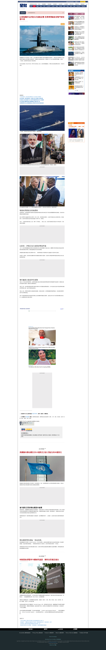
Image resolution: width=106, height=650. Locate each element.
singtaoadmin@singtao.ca (53, 642)
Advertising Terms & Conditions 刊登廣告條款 (53, 639)
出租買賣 (60, 4)
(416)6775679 (34, 413)
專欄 (74, 6)
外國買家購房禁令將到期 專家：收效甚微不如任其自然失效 (79, 64)
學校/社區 (71, 4)
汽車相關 (66, 4)
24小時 (70, 13)
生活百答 (48, 6)
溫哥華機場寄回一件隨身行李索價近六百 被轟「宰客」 (79, 53)
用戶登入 (82, 1)
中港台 (53, 6)
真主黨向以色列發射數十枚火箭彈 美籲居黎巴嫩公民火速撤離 (32, 99)
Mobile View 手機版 (53, 644)
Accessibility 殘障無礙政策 (24, 632)
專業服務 (49, 4)
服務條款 (76, 632)
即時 (34, 6)
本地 (44, 6)
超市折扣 (78, 6)
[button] (86, 4)
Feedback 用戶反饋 (84, 632)
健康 (71, 6)
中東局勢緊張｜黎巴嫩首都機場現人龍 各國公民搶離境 (30, 96)
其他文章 (23, 12)
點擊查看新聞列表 (31, 12)
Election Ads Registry (53, 636)
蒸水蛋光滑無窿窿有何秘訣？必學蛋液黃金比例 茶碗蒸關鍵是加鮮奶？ (79, 23)
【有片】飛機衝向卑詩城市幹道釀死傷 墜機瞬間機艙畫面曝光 (79, 38)
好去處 (60, 6)
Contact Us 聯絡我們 (49, 632)
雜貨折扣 (83, 6)
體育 (64, 6)
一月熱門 (82, 13)
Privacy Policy (36, 632)
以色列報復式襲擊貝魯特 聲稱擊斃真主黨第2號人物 (30, 101)
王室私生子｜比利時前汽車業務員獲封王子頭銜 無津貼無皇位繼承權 (79, 28)
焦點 (41, 6)
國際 (37, 6)
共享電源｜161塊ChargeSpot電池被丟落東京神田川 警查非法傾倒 (79, 58)
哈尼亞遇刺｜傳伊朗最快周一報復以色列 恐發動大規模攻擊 (31, 98)
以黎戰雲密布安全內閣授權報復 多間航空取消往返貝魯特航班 (32, 103)
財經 (68, 6)
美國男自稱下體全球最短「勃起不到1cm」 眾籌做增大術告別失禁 (79, 43)
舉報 (63, 24)
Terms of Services (70, 632)
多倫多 (76, 1)
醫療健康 (82, 4)
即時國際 (23, 9)
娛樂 (57, 6)
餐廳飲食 (77, 4)
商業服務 (55, 4)
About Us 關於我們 (60, 632)
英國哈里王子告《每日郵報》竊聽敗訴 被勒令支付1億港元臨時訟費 (79, 33)
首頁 (31, 6)
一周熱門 (76, 13)
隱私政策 (41, 632)
